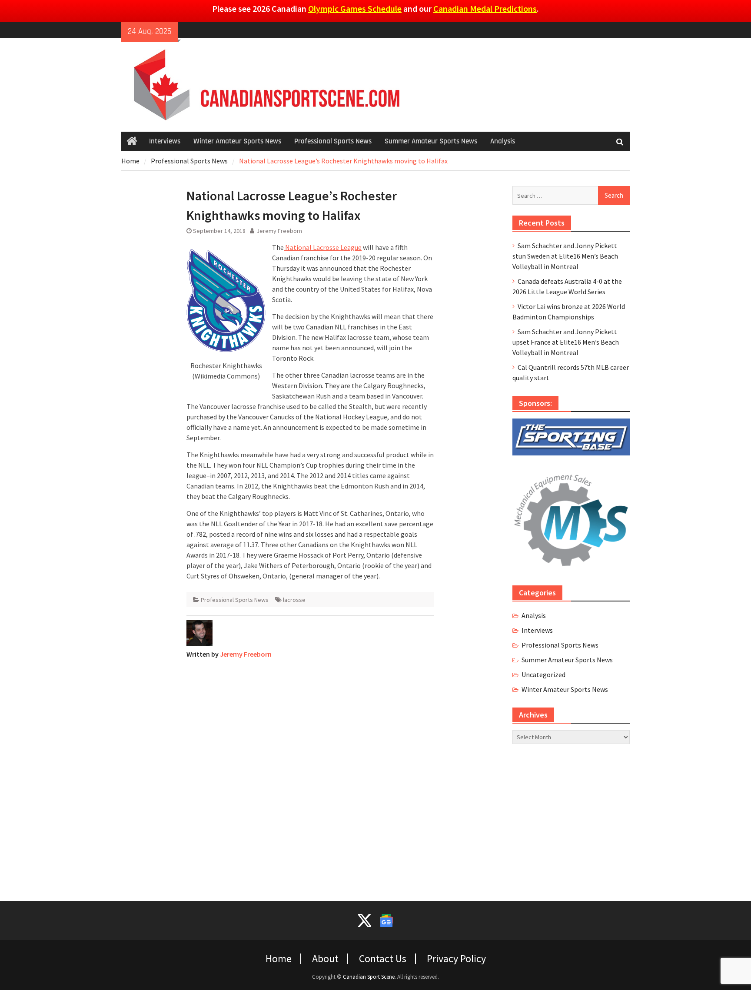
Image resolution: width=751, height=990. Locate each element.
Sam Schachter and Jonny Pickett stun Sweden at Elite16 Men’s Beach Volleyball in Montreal (565, 256)
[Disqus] (310, 774)
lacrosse (294, 600)
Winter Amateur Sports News (237, 141)
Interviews (164, 141)
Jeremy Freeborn (279, 231)
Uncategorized (543, 674)
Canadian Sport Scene (369, 976)
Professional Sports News (333, 141)
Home (279, 958)
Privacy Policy (456, 958)
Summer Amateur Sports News (431, 141)
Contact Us (382, 958)
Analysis (502, 141)
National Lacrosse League (323, 247)
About (325, 958)
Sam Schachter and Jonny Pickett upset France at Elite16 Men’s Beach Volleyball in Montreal (565, 342)
